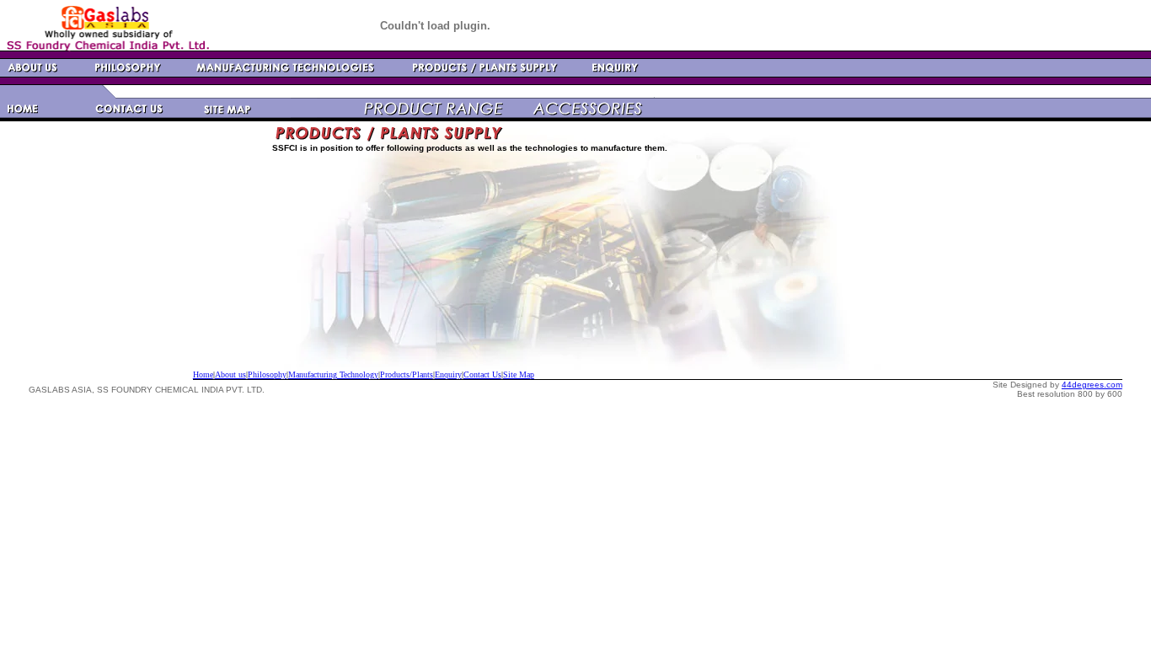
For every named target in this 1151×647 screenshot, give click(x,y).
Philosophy (267, 374)
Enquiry (448, 374)
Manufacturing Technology (333, 374)
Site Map (518, 374)
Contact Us (482, 374)
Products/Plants (406, 374)
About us (230, 374)
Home (203, 374)
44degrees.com (1092, 384)
